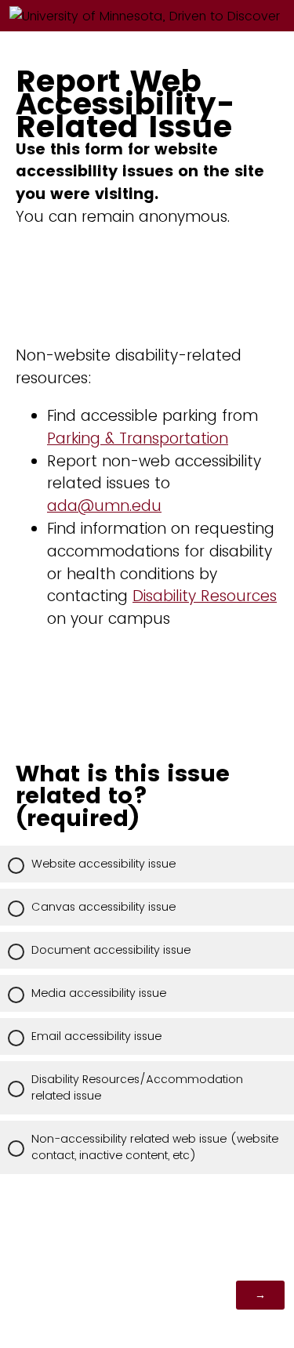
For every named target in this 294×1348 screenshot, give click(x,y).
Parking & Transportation (137, 438)
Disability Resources (204, 596)
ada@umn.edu (104, 505)
